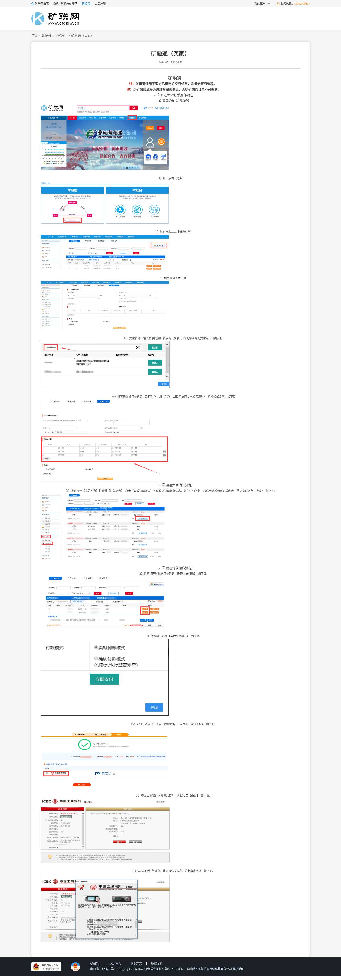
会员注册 (100, 3)
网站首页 (94, 963)
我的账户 (260, 3)
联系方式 (136, 963)
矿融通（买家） (82, 35)
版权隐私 (156, 963)
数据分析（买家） (55, 35)
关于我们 (115, 963)
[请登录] (86, 3)
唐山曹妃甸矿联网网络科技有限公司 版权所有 (215, 969)
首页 (34, 35)
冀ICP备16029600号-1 (102, 969)
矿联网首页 (42, 3)
